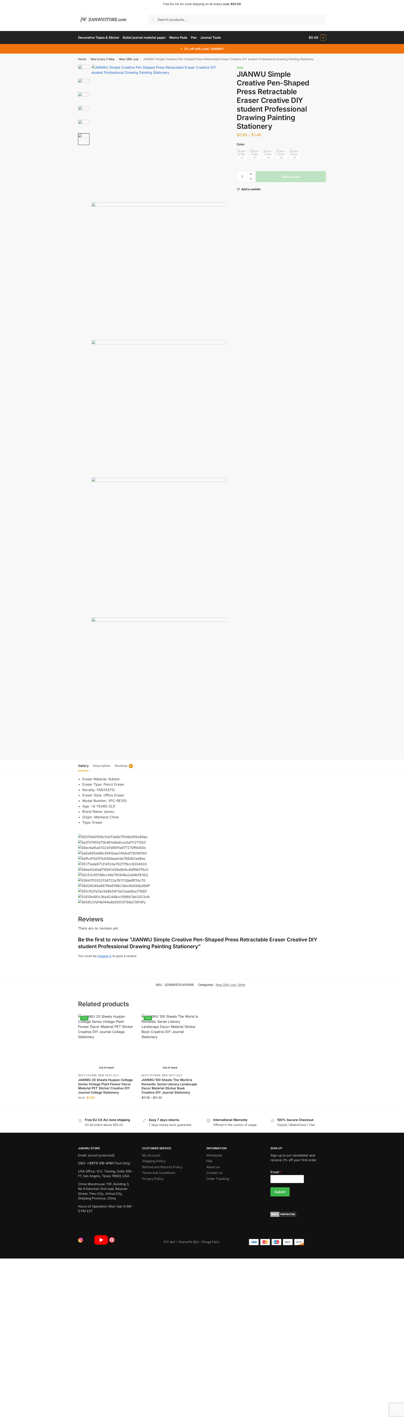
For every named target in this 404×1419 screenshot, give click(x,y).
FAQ (209, 1161)
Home (82, 59)
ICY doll (169, 1242)
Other (241, 984)
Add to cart (291, 176)
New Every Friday (103, 59)
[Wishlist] (129, 1020)
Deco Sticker (87, 1075)
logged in (105, 956)
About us (213, 1167)
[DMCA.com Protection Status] (298, 1214)
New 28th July (129, 59)
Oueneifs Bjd (188, 1242)
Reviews (123, 766)
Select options (106, 1106)
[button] (317, 37)
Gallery (83, 766)
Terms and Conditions (158, 1173)
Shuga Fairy (210, 1242)
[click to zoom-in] (159, 132)
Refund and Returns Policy (162, 1167)
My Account (151, 1155)
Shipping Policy (154, 1161)
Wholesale (214, 1155)
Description (101, 766)
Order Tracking (217, 1179)
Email (276, 1172)
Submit (280, 1192)
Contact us (214, 1173)
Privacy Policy (153, 1179)
